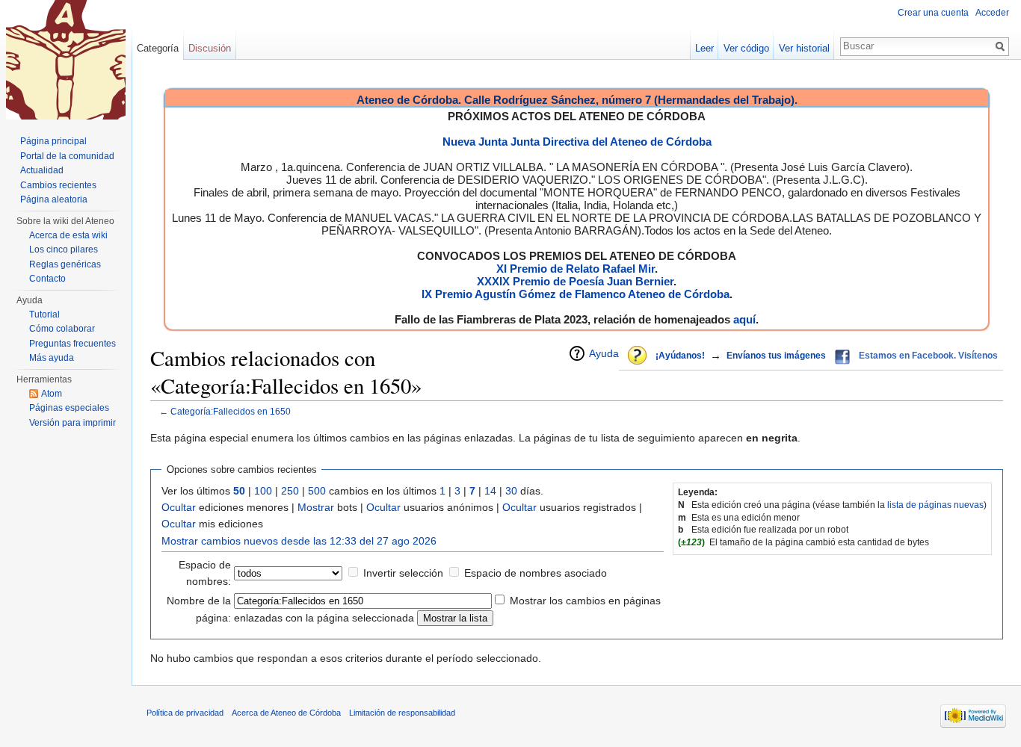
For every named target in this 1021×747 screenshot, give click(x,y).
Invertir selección (403, 573)
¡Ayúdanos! (680, 355)
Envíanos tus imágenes (776, 355)
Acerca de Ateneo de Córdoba (286, 712)
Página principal (53, 141)
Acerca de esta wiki (68, 235)
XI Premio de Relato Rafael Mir (575, 268)
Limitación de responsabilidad (402, 712)
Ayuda (604, 353)
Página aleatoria (53, 199)
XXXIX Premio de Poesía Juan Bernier (575, 281)
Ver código (746, 48)
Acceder (992, 12)
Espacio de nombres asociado (535, 573)
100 (263, 491)
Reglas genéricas (65, 264)
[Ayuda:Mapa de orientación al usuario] (638, 356)
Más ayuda (51, 358)
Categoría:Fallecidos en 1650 (230, 411)
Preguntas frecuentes (72, 343)
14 (490, 491)
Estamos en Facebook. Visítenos (928, 355)
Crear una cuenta (933, 12)
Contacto (47, 278)
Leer (704, 48)
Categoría (158, 48)
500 (317, 491)
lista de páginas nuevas (935, 505)
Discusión (209, 48)
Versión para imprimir (72, 423)
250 (290, 491)
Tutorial (44, 314)
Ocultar (178, 507)
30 (511, 491)
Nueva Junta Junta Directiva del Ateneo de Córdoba (577, 141)
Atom (51, 393)
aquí (744, 319)
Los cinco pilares (63, 249)
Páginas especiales (69, 408)
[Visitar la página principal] (66, 60)
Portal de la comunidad (67, 156)
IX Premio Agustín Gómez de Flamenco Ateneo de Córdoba (575, 294)
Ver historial (804, 48)
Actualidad (42, 170)
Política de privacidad (184, 712)
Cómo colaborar (62, 328)
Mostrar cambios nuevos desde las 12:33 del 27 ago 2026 (299, 541)
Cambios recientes (58, 185)
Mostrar (315, 507)
